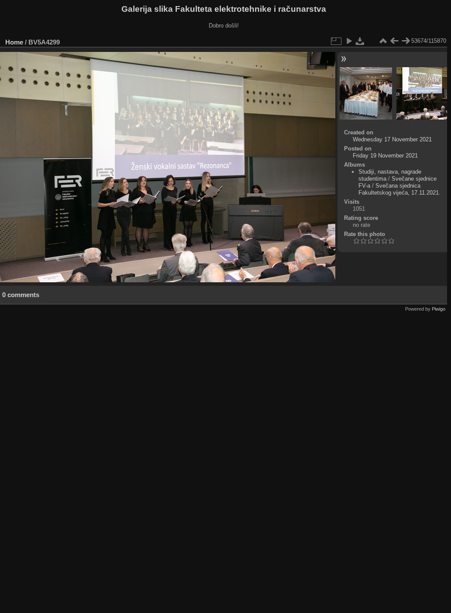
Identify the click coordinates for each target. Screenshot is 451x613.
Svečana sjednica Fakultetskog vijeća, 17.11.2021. (399, 189)
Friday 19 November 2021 (385, 155)
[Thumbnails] (383, 41)
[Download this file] (360, 41)
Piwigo (438, 309)
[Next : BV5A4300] (405, 41)
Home (14, 42)
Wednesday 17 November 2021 (392, 139)
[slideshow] (349, 41)
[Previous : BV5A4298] (394, 41)
